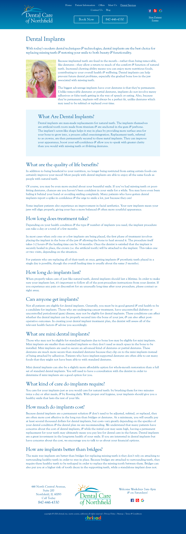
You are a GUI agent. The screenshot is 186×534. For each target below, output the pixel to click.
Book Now (86, 19)
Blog (108, 10)
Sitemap (120, 514)
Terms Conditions (133, 514)
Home (68, 5)
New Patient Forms (155, 19)
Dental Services (128, 5)
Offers (102, 5)
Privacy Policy (109, 514)
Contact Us (96, 10)
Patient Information (85, 5)
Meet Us (112, 5)
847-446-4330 (115, 19)
